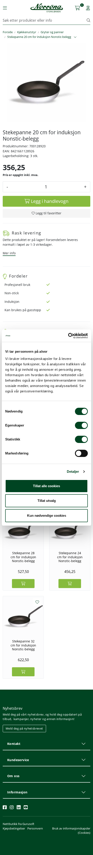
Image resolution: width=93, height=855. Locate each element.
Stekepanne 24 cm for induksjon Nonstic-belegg (70, 557)
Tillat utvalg (46, 501)
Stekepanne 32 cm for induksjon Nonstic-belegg (23, 645)
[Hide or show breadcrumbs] (75, 37)
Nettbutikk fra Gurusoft (18, 824)
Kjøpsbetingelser (14, 828)
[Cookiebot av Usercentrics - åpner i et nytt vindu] (68, 336)
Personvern (35, 828)
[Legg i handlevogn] (23, 583)
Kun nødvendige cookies (46, 515)
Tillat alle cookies (46, 486)
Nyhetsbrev (12, 708)
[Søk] (88, 20)
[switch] (81, 425)
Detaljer (73, 471)
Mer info (9, 253)
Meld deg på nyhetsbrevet (24, 728)
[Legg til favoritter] (37, 602)
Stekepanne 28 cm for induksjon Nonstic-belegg (23, 557)
